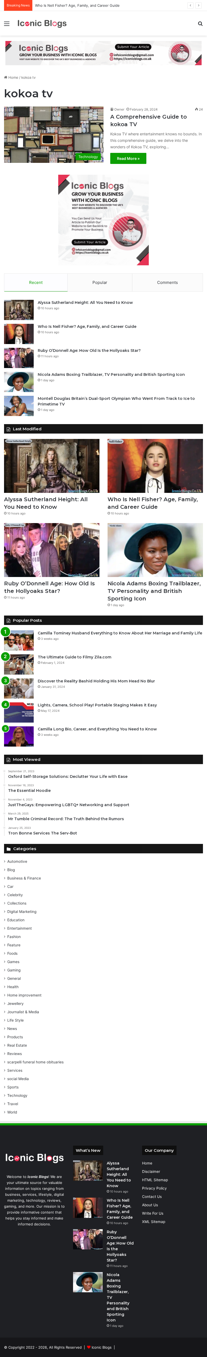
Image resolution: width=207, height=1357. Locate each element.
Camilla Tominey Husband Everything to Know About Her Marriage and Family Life (120, 633)
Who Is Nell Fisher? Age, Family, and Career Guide (77, 5)
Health (13, 987)
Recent (36, 282)
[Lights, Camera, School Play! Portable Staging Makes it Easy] (19, 712)
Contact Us (152, 1196)
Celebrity (15, 895)
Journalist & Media (23, 1012)
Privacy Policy (154, 1188)
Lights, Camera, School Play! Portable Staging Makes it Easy (97, 705)
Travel (12, 1104)
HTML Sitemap (155, 1180)
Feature (13, 945)
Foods (12, 953)
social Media (18, 1079)
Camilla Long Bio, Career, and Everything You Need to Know (97, 729)
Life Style (15, 1020)
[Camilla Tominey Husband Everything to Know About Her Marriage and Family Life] (19, 640)
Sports (13, 1087)
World (12, 1112)
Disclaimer (151, 1171)
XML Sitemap (153, 1221)
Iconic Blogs (102, 1347)
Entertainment (19, 928)
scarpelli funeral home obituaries (35, 1062)
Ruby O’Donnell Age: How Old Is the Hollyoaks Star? (89, 350)
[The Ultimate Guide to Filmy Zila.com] (19, 664)
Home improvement (24, 995)
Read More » (128, 158)
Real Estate (17, 1045)
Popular (99, 282)
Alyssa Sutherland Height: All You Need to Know (85, 302)
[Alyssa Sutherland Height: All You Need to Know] (19, 310)
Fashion (14, 937)
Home (12, 77)
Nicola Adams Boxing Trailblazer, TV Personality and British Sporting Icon (111, 374)
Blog (11, 870)
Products (15, 1037)
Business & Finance (24, 878)
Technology (17, 1095)
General (14, 978)
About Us (150, 1205)
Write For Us (152, 1213)
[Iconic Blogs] (42, 23)
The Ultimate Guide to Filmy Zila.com (74, 657)
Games (13, 962)
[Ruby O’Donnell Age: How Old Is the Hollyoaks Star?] (19, 358)
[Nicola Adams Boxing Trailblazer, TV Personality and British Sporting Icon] (19, 382)
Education (16, 920)
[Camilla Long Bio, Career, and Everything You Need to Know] (19, 736)
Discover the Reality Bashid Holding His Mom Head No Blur (96, 681)
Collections (16, 903)
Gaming (13, 970)
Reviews (14, 1054)
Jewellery (15, 1003)
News (12, 1028)
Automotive (17, 861)
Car (10, 886)
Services (14, 1070)
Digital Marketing (21, 911)
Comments (167, 282)
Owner (119, 109)
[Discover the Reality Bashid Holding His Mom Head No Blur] (19, 688)
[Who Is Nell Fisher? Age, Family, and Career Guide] (19, 334)
